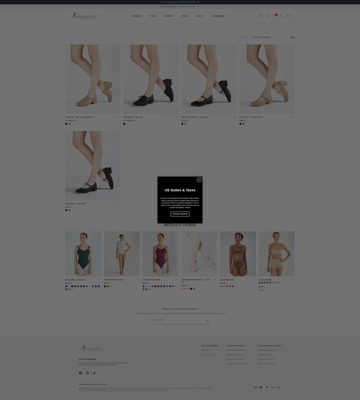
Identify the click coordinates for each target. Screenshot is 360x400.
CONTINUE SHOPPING (180, 214)
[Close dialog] (199, 180)
